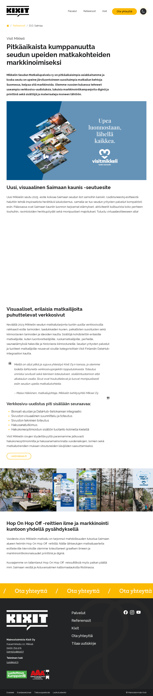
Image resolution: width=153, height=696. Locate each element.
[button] (24, 693)
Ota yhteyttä (124, 11)
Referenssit (89, 11)
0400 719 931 (14, 647)
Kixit (104, 11)
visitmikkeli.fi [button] (19, 456)
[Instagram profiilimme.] (132, 612)
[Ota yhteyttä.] (76, 590)
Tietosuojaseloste (42, 692)
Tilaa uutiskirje (84, 643)
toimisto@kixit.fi (15, 651)
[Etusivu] (8, 25)
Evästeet (10, 692)
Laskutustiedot (59, 692)
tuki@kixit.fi (12, 662)
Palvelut (72, 11)
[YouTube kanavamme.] (138, 612)
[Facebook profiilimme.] (126, 612)
